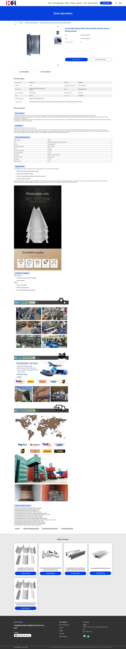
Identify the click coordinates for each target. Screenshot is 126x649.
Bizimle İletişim (93, 3)
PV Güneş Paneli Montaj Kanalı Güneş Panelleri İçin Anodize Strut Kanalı (25, 603)
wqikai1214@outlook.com (23, 635)
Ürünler (67, 3)
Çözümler (79, 3)
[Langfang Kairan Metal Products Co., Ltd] (12, 3)
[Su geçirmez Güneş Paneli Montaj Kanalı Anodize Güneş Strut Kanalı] (75, 554)
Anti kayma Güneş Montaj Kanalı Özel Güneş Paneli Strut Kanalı (50, 569)
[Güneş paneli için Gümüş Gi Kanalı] (100, 555)
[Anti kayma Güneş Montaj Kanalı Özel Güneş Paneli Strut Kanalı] (50, 554)
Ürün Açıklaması (46, 72)
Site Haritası (25, 647)
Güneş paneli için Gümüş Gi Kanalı (100, 568)
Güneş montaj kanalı (67, 528)
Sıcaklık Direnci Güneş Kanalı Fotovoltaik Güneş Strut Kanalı (25, 569)
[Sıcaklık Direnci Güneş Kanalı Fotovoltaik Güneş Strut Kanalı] (25, 554)
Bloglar (73, 3)
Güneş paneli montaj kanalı (31, 22)
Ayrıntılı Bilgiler (24, 72)
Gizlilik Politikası (17, 647)
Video (85, 3)
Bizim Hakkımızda (58, 3)
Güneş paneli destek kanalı (50, 528)
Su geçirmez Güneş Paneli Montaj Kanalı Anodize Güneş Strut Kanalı (75, 569)
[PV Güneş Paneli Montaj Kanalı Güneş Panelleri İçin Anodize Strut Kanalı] (25, 589)
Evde (49, 3)
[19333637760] (84, 636)
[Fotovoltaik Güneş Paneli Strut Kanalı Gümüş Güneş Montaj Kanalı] (33, 44)
